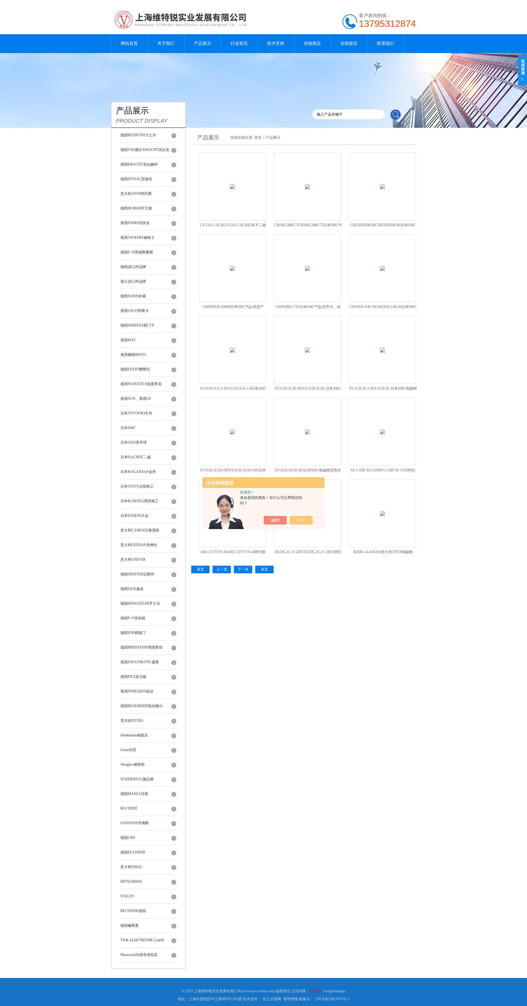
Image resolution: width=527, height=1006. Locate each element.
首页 (258, 137)
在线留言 (348, 43)
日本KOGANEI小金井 (138, 472)
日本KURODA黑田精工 (139, 501)
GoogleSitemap (334, 991)
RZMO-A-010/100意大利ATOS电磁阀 (383, 552)
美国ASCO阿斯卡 (134, 311)
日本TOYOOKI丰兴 (136, 413)
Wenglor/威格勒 (132, 764)
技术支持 (275, 43)
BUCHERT (128, 808)
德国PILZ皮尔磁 (133, 677)
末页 (264, 569)
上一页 (221, 569)
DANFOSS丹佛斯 (134, 823)
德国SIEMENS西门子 (137, 325)
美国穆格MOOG (133, 355)
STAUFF (127, 896)
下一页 (243, 569)
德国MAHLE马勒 (134, 794)
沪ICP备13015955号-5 (332, 999)
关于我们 (165, 43)
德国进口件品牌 (133, 267)
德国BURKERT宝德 (136, 208)
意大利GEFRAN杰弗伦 (138, 545)
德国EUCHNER (132, 852)
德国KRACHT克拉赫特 (139, 164)
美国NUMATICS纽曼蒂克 (141, 384)
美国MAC (128, 340)
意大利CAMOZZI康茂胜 (139, 530)
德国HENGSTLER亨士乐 (140, 603)
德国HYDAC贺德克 (136, 179)
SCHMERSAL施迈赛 (137, 779)
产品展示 (202, 43)
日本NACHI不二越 (135, 457)
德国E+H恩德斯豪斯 (136, 252)
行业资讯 (239, 43)
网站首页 (129, 43)
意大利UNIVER (132, 559)
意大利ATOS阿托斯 (136, 194)
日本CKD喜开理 (133, 442)
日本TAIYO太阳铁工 (137, 486)
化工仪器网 (272, 999)
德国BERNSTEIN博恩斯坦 (141, 647)
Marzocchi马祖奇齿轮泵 (139, 955)
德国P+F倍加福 (132, 618)
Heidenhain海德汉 (134, 735)
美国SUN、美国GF (135, 398)
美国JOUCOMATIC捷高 (139, 662)
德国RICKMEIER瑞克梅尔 (141, 706)
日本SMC (128, 428)
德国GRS (127, 838)
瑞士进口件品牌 (133, 281)
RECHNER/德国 (133, 911)
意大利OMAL (131, 867)
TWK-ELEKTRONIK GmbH (142, 940)
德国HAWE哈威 (133, 296)
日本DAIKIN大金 (134, 516)
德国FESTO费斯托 (135, 369)
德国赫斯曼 (129, 925)
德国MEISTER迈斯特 (137, 574)
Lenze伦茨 (128, 750)
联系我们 (385, 43)
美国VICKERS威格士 (137, 237)
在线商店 (312, 43)
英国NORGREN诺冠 (136, 691)
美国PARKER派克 (134, 223)
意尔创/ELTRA (132, 720)
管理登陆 (290, 999)
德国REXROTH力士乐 (138, 135)
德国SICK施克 (132, 589)
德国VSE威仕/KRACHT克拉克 (144, 150)
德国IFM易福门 (132, 633)
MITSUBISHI (131, 881)
